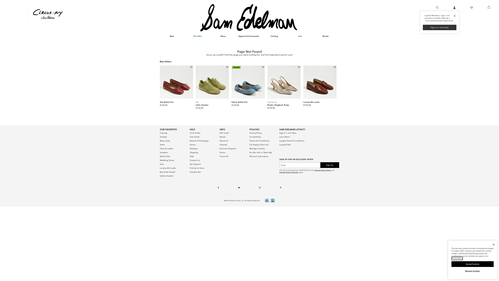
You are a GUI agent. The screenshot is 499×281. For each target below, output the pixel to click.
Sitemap (223, 144)
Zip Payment (195, 164)
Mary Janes (165, 141)
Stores (222, 152)
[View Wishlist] (472, 8)
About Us (224, 141)
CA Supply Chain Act (259, 144)
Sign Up (329, 165)
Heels (162, 144)
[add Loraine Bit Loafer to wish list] (335, 67)
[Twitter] (239, 188)
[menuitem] (172, 36)
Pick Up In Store (197, 168)
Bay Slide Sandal (167, 172)
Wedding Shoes (167, 160)
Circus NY (224, 156)
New (172, 36)
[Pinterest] (280, 188)
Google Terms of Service (288, 172)
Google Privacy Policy (323, 170)
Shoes (223, 36)
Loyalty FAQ (285, 144)
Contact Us (195, 160)
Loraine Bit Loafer (168, 168)
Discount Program (228, 148)
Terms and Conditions (259, 141)
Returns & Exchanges (199, 141)
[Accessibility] (269, 201)
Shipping (194, 152)
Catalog (274, 36)
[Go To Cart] (488, 7)
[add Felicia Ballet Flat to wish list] (263, 67)
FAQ (192, 156)
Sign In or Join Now (440, 27)
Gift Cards (224, 133)
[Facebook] (218, 188)
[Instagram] (259, 188)
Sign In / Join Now (287, 133)
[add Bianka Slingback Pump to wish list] (299, 67)
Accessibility (255, 137)
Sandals (163, 137)
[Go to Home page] (248, 17)
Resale (326, 36)
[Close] (494, 244)
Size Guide (194, 137)
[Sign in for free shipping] (454, 8)
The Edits (197, 36)
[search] (437, 8)
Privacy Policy (256, 133)
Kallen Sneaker (166, 176)
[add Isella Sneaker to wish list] (227, 67)
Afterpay (194, 148)
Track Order (195, 133)
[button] (175, 36)
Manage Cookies (257, 148)
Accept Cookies (472, 264)
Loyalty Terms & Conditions (291, 141)
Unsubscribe (195, 172)
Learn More (284, 137)
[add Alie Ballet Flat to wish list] (191, 67)
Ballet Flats (165, 156)
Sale (300, 36)
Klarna (193, 144)
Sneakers (164, 152)
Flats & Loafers (166, 148)
